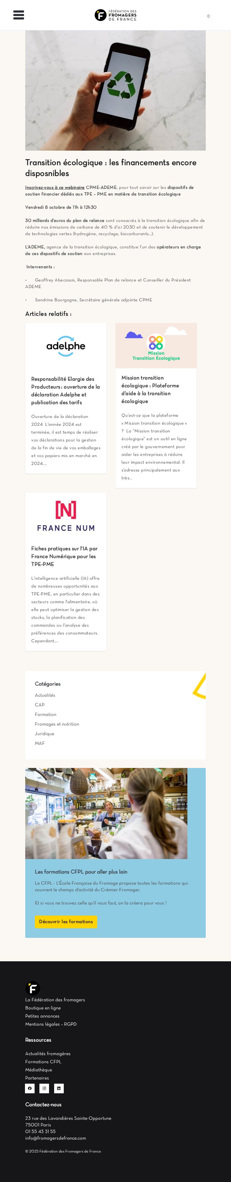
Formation (45, 715)
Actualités (45, 695)
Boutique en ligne (43, 1008)
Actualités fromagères (48, 1054)
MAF (40, 743)
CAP (40, 705)
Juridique (44, 734)
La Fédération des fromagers (55, 1000)
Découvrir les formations (66, 922)
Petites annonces (42, 1016)
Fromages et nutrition (57, 724)
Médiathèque (38, 1070)
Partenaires (37, 1078)
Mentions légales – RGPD (51, 1024)
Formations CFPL (43, 1062)
